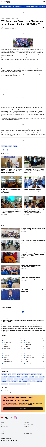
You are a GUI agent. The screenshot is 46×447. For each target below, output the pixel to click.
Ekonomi (14, 4)
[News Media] (15, 418)
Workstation (26, 426)
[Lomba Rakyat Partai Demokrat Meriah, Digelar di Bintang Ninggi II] (10, 270)
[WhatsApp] (2, 150)
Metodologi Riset (4, 426)
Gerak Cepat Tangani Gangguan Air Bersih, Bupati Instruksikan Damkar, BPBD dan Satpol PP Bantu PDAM (23, 321)
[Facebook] (4, 150)
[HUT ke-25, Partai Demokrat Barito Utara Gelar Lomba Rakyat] (10, 294)
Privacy (2, 431)
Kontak (2, 422)
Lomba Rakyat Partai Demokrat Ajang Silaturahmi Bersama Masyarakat (30, 278)
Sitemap (2, 433)
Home (2, 4)
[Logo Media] (4, 418)
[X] (7, 150)
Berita (10, 146)
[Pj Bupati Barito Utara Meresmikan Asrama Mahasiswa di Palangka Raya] (34, 182)
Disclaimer (3, 428)
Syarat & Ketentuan (28, 428)
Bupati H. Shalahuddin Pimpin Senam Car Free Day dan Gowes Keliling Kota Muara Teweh (33, 241)
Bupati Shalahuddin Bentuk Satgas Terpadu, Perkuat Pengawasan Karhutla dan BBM (22, 326)
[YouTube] (13, 441)
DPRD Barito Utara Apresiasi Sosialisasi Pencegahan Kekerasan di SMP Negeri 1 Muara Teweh (34, 171)
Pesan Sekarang (23, 408)
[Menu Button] (44, 1)
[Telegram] (9, 150)
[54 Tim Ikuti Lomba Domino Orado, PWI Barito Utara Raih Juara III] (10, 233)
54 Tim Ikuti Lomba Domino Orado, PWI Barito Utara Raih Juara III (33, 229)
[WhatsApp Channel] (16, 441)
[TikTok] (11, 441)
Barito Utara (4, 146)
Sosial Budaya (19, 4)
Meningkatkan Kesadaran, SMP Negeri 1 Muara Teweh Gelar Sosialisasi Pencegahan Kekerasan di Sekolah (34, 211)
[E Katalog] (11, 418)
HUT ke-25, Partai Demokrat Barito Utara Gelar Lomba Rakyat (33, 290)
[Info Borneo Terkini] (5, 1)
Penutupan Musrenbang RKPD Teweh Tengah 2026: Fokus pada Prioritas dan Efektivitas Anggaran (11, 211)
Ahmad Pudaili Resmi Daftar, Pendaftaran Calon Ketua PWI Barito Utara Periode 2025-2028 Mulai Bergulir (11, 171)
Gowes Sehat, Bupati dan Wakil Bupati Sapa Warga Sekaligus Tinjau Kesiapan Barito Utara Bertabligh (24, 331)
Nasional (6, 4)
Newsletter (43, 4)
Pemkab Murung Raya (27, 4)
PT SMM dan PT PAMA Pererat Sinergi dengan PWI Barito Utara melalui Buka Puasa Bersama (11, 191)
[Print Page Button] (44, 27)
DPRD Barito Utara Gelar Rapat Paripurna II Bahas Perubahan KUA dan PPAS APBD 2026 (23, 328)
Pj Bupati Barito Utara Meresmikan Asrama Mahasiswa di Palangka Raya (33, 190)
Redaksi (2, 424)
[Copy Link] (11, 150)
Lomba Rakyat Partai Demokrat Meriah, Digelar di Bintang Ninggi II (31, 266)
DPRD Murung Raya (36, 4)
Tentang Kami (26, 422)
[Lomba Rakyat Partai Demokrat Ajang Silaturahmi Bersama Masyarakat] (10, 282)
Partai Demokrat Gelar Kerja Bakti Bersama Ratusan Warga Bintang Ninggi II (20, 324)
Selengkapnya (22, 303)
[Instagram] (4, 441)
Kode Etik (26, 431)
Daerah (10, 4)
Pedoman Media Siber (28, 424)
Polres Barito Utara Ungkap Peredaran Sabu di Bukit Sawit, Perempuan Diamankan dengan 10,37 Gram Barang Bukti (33, 254)
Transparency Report (28, 433)
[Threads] (6, 441)
